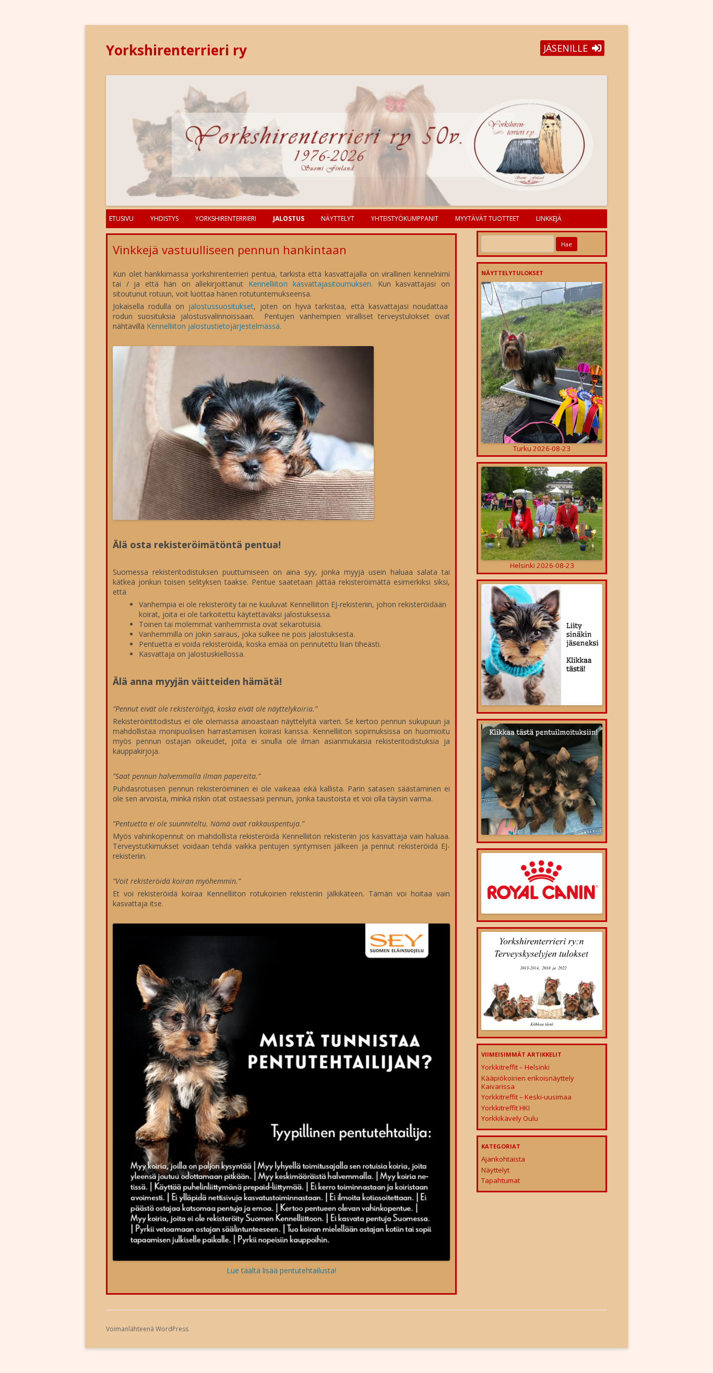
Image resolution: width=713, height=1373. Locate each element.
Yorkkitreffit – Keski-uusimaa (526, 1097)
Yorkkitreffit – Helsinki (515, 1067)
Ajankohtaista (503, 1159)
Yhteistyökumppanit (404, 218)
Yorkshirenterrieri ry (176, 50)
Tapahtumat (500, 1180)
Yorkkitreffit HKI (505, 1107)
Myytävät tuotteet (487, 218)
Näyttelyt (337, 218)
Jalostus (288, 218)
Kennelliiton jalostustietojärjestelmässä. (214, 326)
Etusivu (121, 218)
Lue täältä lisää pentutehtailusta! (281, 1270)
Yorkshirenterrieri (225, 218)
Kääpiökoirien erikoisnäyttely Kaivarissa (527, 1082)
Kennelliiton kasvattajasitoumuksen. (310, 284)
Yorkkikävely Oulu (509, 1118)
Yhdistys (164, 218)
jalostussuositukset (221, 306)
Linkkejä (549, 218)
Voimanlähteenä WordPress (147, 1328)
